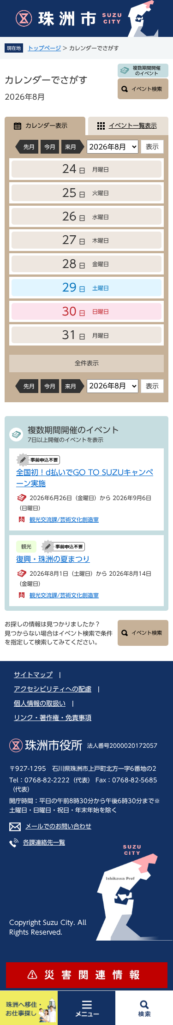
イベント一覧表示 (133, 126)
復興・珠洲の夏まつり (53, 559)
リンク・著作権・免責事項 (52, 718)
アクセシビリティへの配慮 (52, 689)
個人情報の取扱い (40, 703)
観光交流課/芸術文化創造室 (64, 519)
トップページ (44, 48)
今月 (49, 146)
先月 (29, 146)
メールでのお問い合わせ (58, 826)
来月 (70, 146)
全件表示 (87, 363)
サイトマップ (33, 675)
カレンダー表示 (46, 126)
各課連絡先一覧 (44, 843)
